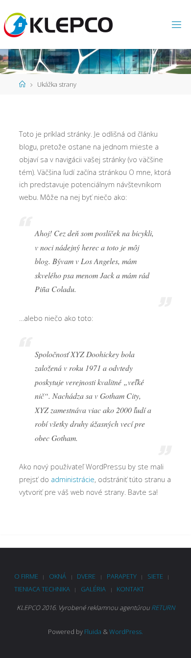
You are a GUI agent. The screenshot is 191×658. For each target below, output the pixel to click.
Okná (57, 576)
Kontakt (130, 589)
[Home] (22, 84)
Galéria (93, 589)
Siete (155, 576)
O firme (26, 576)
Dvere (86, 576)
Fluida (92, 631)
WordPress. (126, 631)
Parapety (122, 576)
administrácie (73, 479)
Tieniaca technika (42, 589)
